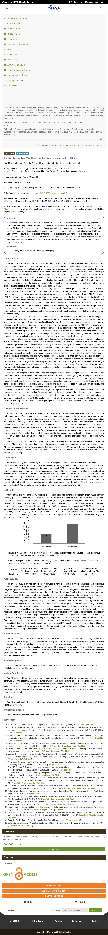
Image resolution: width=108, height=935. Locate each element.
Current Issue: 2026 (15, 64)
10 (30, 361)
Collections (11, 59)
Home (17, 18)
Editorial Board (13, 28)
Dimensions (54, 122)
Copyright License (14, 80)
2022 (79, 145)
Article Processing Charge (18, 69)
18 (12, 652)
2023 (74, 145)
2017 (102, 145)
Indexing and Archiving (17, 75)
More (6, 125)
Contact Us (11, 85)
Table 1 (36, 517)
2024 (69, 145)
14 (54, 392)
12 (76, 375)
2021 (83, 145)
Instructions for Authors (17, 44)
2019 (93, 145)
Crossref (23, 122)
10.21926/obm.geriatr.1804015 (54, 193)
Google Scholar (34, 122)
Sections (10, 49)
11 (33, 361)
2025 (64, 145)
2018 (98, 145)
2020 (88, 145)
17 (63, 623)
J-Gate (63, 122)
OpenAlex (72, 122)
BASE (45, 122)
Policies (58, 920)
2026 (52, 145)
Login (20, 910)
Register (74, 2)
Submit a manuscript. (95, 2)
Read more (8, 118)
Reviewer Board (14, 33)
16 (20, 452)
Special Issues (13, 54)
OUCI (80, 122)
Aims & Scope (13, 23)
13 (78, 378)
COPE (15, 122)
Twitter (95, 920)
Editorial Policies (14, 38)
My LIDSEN (15, 920)
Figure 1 (29, 506)
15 (22, 449)
